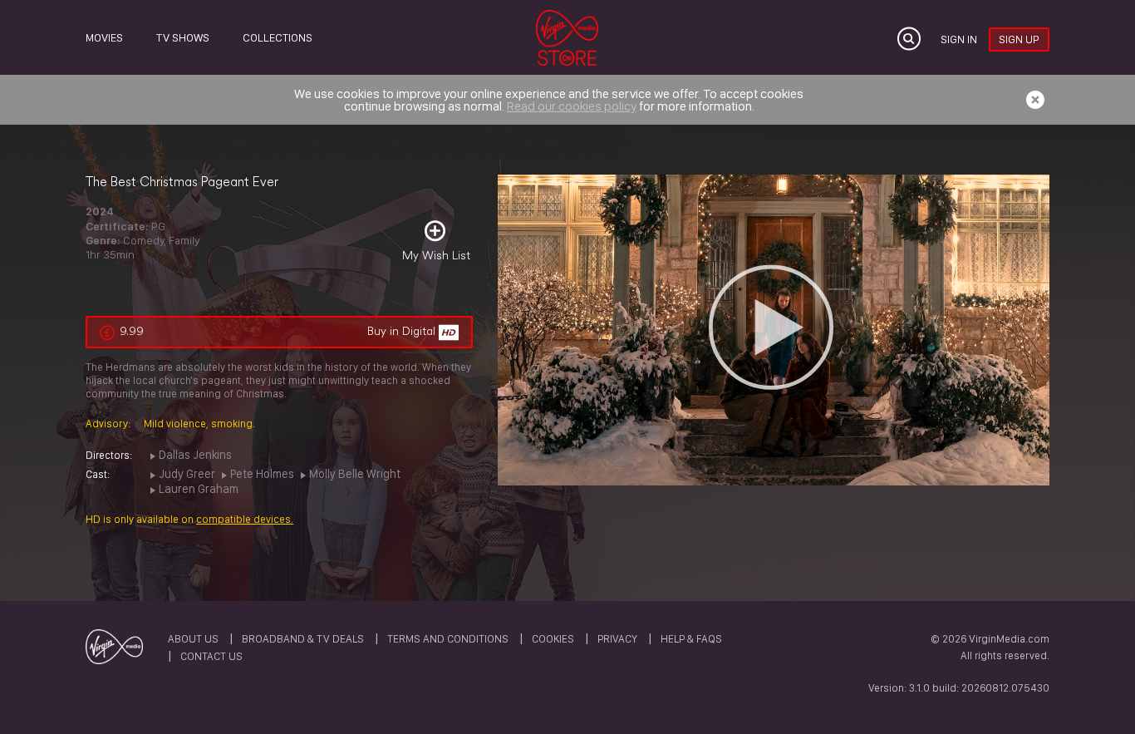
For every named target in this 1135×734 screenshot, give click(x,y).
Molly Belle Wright (354, 473)
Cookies (553, 639)
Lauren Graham (198, 488)
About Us (193, 639)
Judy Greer (187, 473)
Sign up (1019, 39)
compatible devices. (244, 519)
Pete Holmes (262, 473)
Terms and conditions (448, 639)
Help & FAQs (691, 639)
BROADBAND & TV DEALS (303, 639)
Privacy (617, 639)
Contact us (211, 656)
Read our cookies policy (571, 106)
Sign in (959, 39)
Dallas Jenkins (195, 454)
